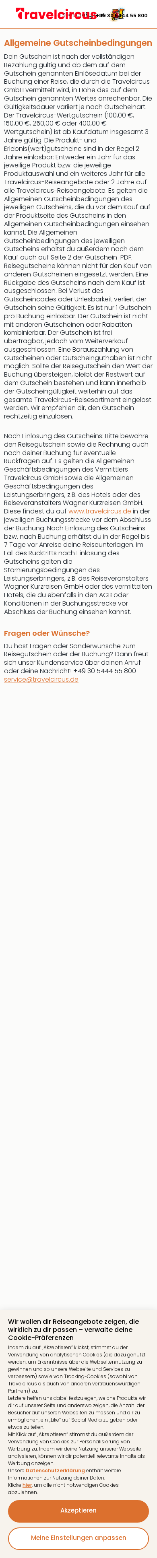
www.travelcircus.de (99, 511)
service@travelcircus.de (41, 679)
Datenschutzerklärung (55, 1470)
